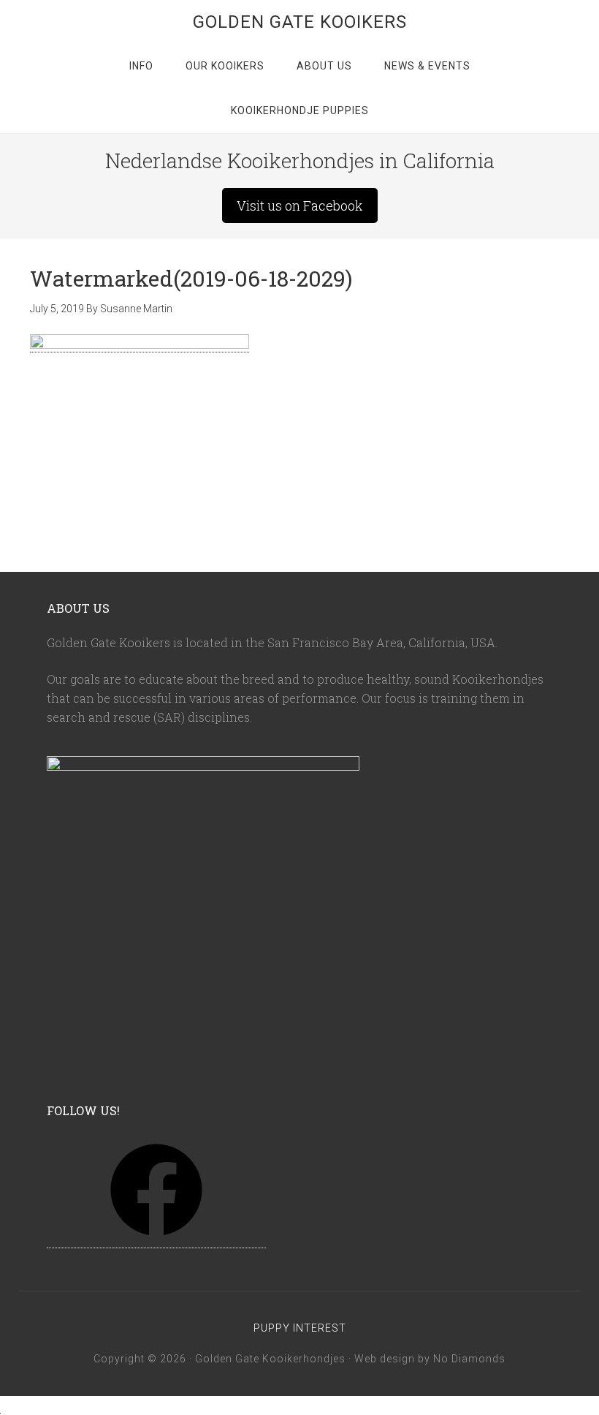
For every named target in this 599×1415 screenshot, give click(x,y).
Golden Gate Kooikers (300, 22)
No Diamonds (469, 1359)
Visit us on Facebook (300, 205)
